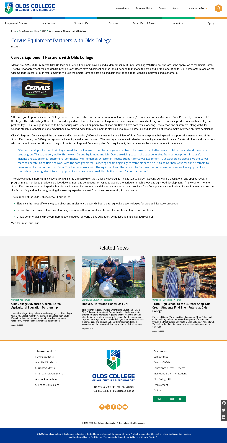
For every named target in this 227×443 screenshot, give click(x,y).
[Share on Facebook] (224, 403)
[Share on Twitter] (224, 410)
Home (13, 30)
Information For (197, 8)
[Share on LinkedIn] (224, 417)
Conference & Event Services (169, 368)
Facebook (113, 407)
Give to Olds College (169, 399)
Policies (158, 390)
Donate (162, 8)
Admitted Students (46, 362)
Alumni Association (46, 379)
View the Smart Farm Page (25, 223)
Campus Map (161, 357)
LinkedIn (119, 407)
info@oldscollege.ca (123, 391)
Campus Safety (162, 362)
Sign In (175, 8)
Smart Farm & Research (146, 23)
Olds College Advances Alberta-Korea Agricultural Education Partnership (36, 305)
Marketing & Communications (170, 373)
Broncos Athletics (144, 8)
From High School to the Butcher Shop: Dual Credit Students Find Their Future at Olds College (181, 307)
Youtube (125, 407)
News (36, 30)
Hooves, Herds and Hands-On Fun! (105, 303)
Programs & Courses (16, 23)
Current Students (45, 368)
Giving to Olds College (47, 385)
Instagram (102, 407)
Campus (113, 23)
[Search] (218, 8)
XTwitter (107, 407)
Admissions (48, 23)
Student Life (81, 23)
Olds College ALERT (164, 379)
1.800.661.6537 (101, 391)
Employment (161, 385)
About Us (178, 23)
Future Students (44, 357)
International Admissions (49, 373)
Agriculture (25, 300)
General (15, 300)
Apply (211, 23)
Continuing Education (92, 300)
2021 (44, 30)
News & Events (122, 8)
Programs (107, 300)
